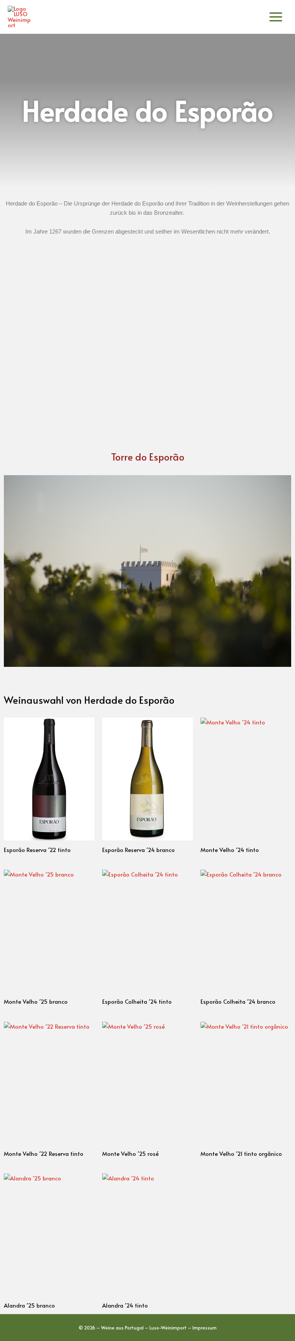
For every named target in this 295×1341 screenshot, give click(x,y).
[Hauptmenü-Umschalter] (275, 16)
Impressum (204, 1327)
